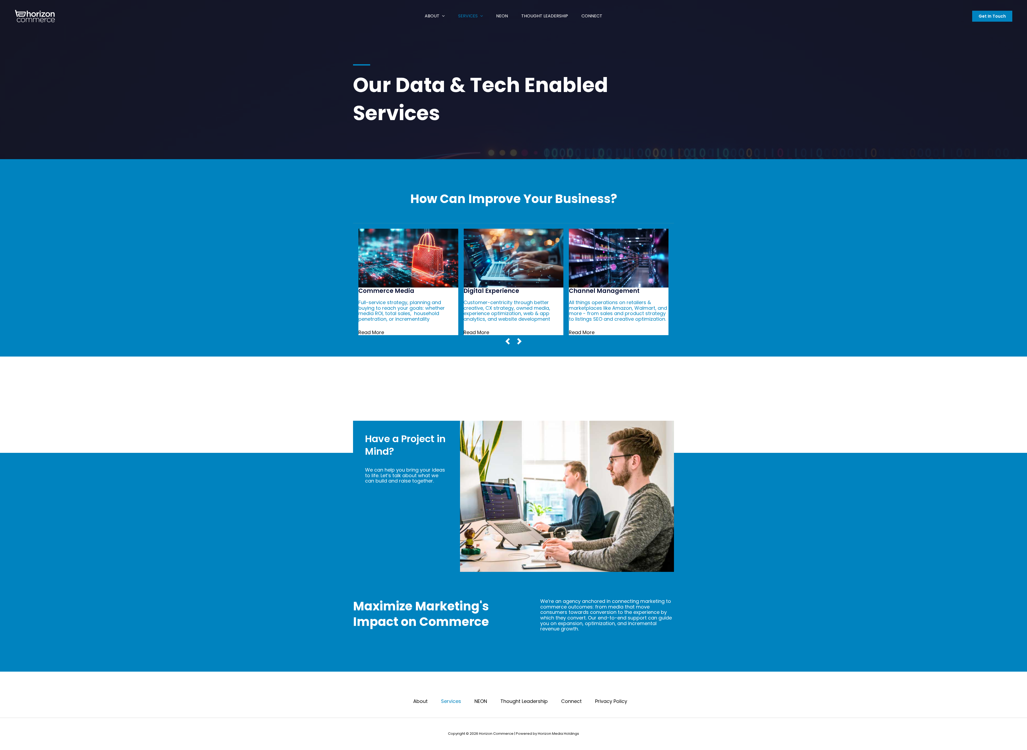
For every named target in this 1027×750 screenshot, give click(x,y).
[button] (992, 16)
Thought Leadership (544, 16)
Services (468, 16)
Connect (591, 16)
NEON (502, 16)
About (432, 16)
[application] (442, 16)
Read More (371, 332)
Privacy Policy (611, 701)
